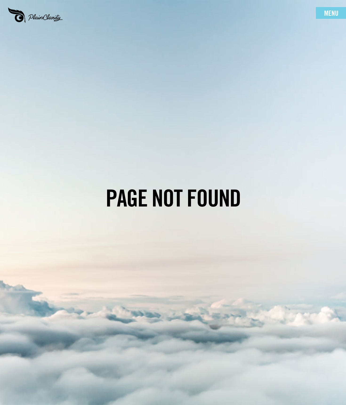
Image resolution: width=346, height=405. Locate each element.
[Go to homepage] (35, 15)
